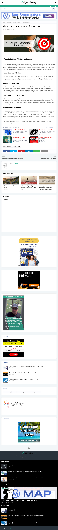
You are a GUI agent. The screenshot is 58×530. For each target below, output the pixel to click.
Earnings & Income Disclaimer (43, 528)
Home (2, 6)
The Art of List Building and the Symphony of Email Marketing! (19, 500)
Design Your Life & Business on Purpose (10, 186)
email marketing (21, 392)
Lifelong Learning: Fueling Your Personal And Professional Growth (29, 186)
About (5, 6)
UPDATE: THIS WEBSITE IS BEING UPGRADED (20, 6)
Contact (9, 6)
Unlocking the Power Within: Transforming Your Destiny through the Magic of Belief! (45, 187)
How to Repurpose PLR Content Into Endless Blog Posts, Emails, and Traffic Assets (27, 465)
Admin (4, 29)
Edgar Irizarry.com (13, 528)
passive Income (37, 392)
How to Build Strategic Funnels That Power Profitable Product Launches (30, 8)
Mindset (14, 392)
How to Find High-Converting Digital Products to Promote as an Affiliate (26, 366)
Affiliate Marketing (7, 392)
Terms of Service (53, 528)
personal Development (10, 22)
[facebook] (51, 6)
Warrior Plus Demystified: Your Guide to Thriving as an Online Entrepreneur (27, 372)
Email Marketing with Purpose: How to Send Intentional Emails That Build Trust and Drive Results (31, 478)
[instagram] (53, 6)
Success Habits (17, 146)
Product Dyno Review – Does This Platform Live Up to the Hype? (24, 379)
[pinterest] (55, 6)
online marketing (29, 392)
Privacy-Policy (32, 528)
